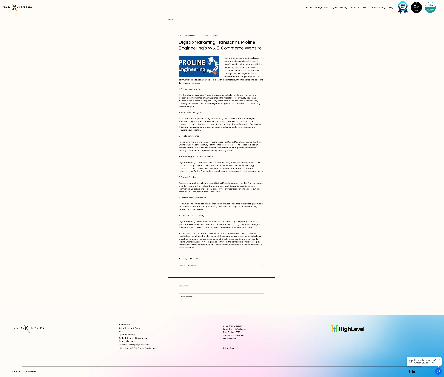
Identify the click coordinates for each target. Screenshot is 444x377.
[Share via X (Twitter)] (185, 258)
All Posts (172, 20)
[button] (339, 7)
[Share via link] (197, 258)
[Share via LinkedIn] (191, 258)
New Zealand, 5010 (231, 332)
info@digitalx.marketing (233, 335)
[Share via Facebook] (180, 258)
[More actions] (263, 35)
